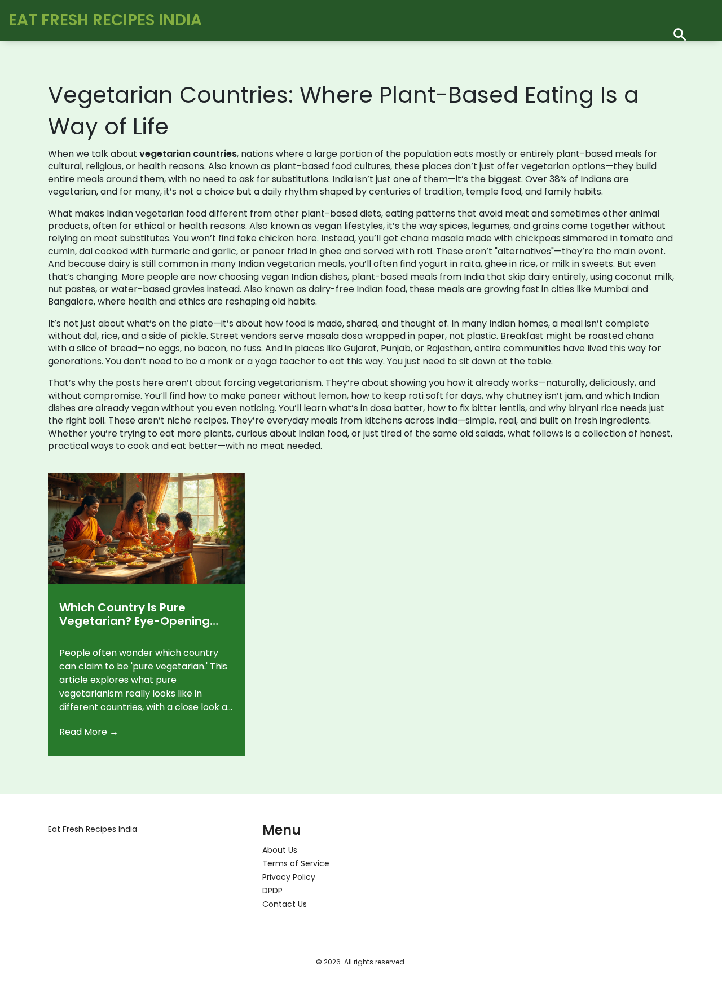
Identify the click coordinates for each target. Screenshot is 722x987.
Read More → (88, 731)
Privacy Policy (288, 877)
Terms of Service (295, 863)
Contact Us (284, 904)
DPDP (272, 890)
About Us (279, 850)
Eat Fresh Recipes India (105, 20)
